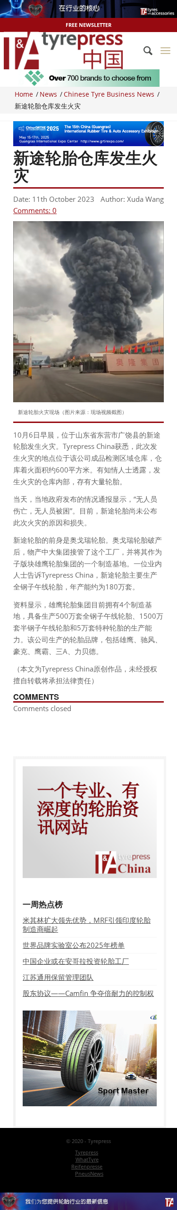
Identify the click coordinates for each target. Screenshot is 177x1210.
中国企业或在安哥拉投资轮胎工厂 (76, 961)
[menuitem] (143, 50)
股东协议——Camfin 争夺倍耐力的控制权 (88, 993)
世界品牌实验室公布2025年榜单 (74, 945)
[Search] (143, 50)
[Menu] (165, 50)
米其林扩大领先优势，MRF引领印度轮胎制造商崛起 (87, 924)
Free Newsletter (88, 24)
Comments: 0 (35, 210)
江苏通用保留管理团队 (58, 977)
